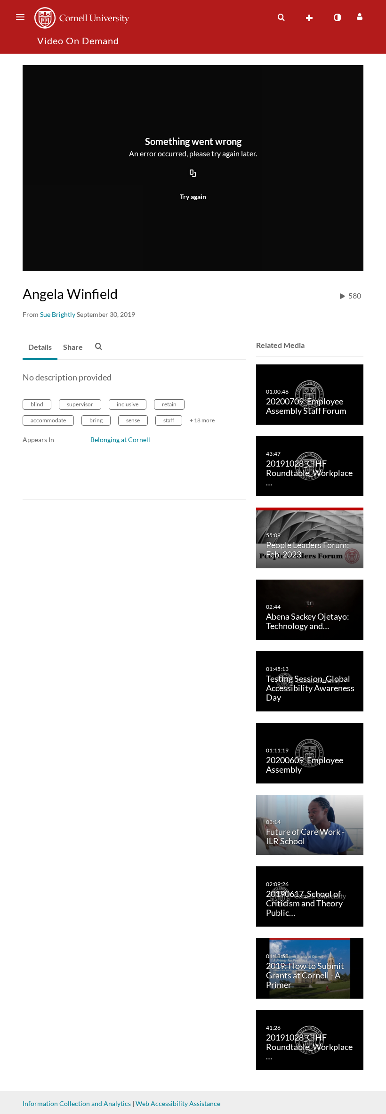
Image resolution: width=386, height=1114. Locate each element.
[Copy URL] (193, 173)
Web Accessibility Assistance (178, 1103)
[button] (23, 17)
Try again (193, 197)
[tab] (40, 347)
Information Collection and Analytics (77, 1103)
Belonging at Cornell (120, 440)
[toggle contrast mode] (337, 17)
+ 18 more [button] (202, 420)
